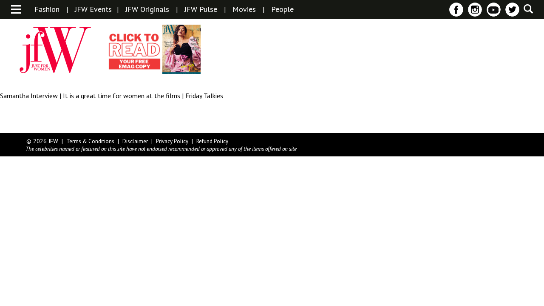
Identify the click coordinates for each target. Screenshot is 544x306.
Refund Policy (212, 141)
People (282, 9)
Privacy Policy (172, 141)
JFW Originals (147, 9)
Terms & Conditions (90, 141)
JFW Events (93, 9)
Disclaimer (135, 141)
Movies (244, 9)
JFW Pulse (200, 9)
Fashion (47, 9)
